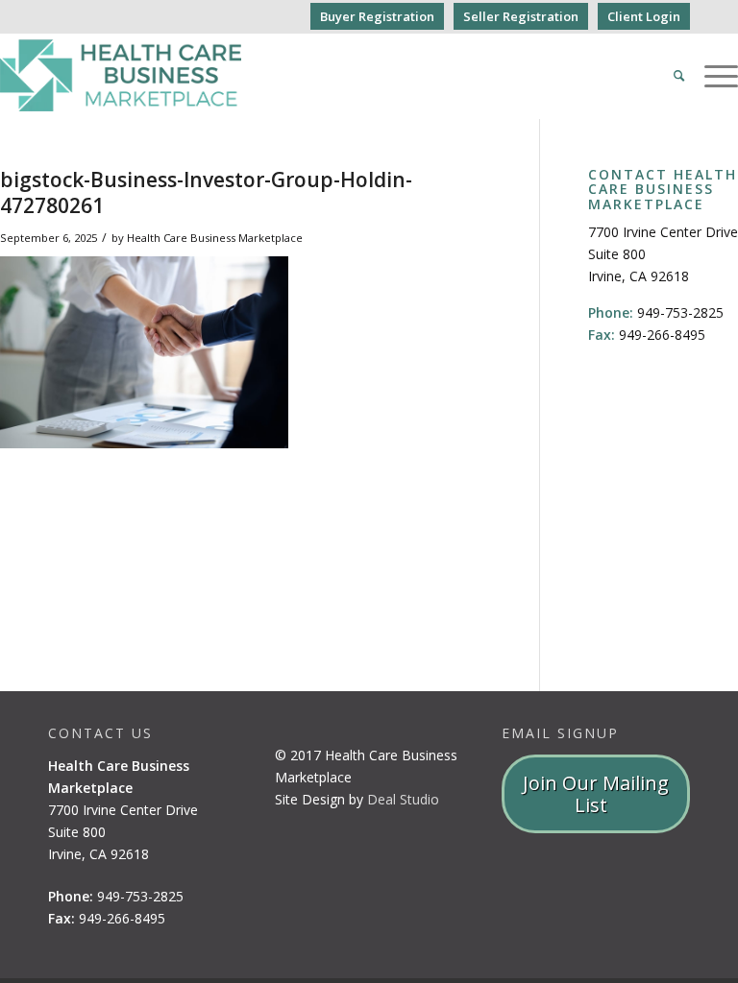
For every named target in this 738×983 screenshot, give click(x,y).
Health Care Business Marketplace (215, 237)
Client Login (643, 16)
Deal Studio (403, 799)
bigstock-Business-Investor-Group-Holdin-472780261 (206, 192)
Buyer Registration (377, 16)
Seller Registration (520, 16)
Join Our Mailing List (596, 794)
